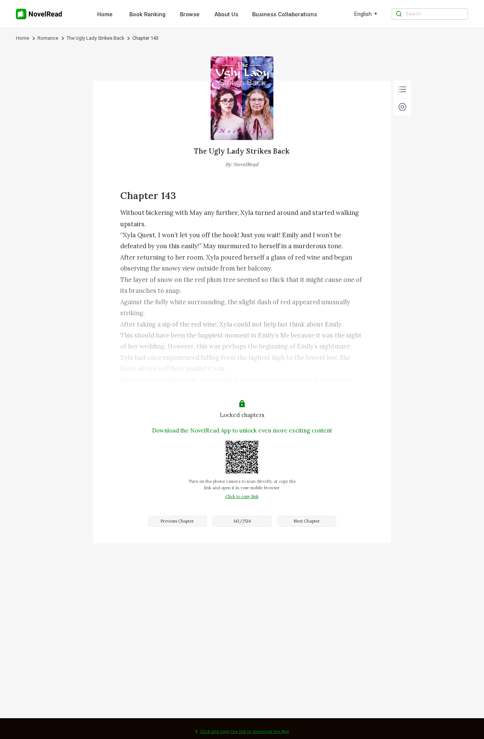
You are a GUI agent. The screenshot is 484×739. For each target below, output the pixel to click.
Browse (190, 14)
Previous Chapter (177, 521)
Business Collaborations (284, 14)
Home (105, 14)
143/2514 (242, 521)
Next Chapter (306, 521)
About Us (226, 14)
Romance (47, 38)
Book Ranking (147, 14)
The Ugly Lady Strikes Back (95, 38)
